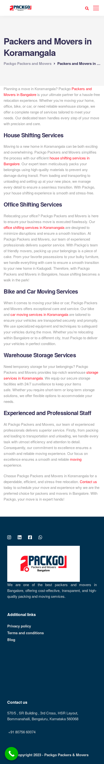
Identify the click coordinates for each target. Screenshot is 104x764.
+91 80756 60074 (21, 731)
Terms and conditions (25, 632)
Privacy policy (19, 626)
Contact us (88, 481)
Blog (11, 639)
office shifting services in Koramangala (34, 227)
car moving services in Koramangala (39, 314)
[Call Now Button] (11, 753)
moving (76, 459)
